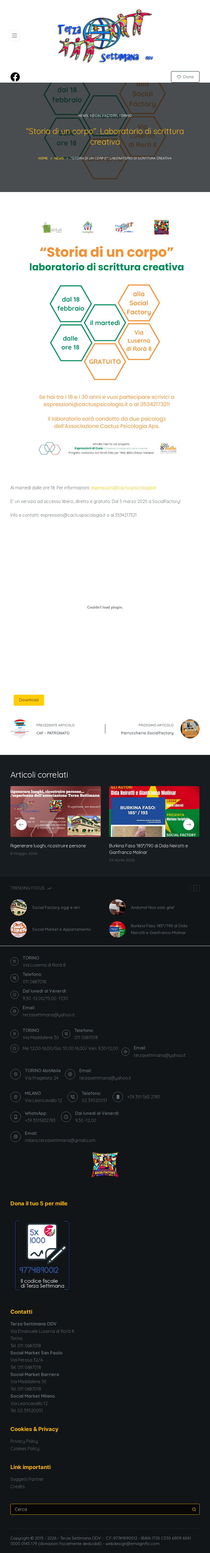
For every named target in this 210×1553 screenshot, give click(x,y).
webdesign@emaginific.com (133, 1543)
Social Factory (103, 116)
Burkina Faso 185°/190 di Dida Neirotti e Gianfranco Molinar (159, 929)
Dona (188, 76)
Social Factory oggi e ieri (56, 907)
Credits (17, 1486)
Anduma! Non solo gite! (152, 907)
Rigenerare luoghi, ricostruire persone (48, 845)
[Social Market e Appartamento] (18, 929)
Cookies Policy (24, 1448)
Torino (125, 116)
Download (29, 699)
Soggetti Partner (27, 1479)
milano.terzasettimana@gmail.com (60, 1140)
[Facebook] (15, 77)
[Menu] (14, 35)
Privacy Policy (24, 1441)
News (83, 116)
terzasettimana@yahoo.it (49, 1014)
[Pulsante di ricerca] (194, 1509)
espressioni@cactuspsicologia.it (123, 487)
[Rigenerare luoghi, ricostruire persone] (55, 811)
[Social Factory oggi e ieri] (18, 907)
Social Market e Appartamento (61, 929)
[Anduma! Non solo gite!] (117, 907)
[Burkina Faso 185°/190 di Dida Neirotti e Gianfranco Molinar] (154, 811)
